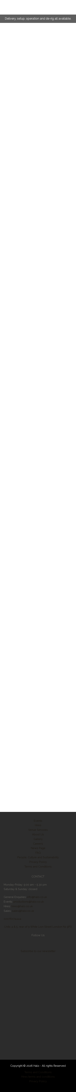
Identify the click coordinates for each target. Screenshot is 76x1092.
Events (38, 820)
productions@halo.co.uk (28, 901)
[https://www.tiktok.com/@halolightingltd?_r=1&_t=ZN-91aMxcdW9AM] (32, 943)
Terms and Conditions (38, 866)
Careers (38, 843)
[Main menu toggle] (4, 10)
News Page (38, 848)
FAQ (38, 852)
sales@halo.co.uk (23, 910)
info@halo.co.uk (37, 897)
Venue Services (38, 829)
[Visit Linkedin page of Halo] (23, 943)
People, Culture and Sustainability (38, 857)
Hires (38, 825)
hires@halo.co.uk (22, 906)
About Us (38, 834)
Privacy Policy (38, 861)
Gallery (38, 839)
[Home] (38, 1042)
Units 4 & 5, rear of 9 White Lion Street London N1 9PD (38, 926)
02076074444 (12, 918)
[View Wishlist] (65, 10)
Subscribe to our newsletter (38, 951)
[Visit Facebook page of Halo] (14, 943)
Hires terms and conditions (38, 1076)
